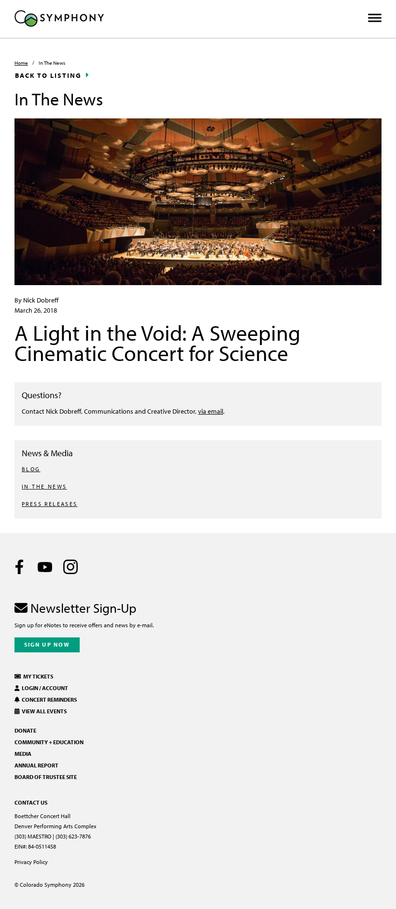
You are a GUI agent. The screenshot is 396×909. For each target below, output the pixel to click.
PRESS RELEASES (50, 503)
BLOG (31, 469)
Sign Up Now (47, 644)
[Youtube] (45, 567)
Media (22, 753)
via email (210, 411)
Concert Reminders (48, 699)
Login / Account (44, 688)
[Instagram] (70, 567)
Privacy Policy (31, 862)
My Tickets (37, 676)
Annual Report (36, 765)
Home (21, 62)
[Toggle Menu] (375, 18)
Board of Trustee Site (45, 776)
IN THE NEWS (44, 486)
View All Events (43, 711)
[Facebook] (19, 567)
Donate (25, 730)
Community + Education (49, 742)
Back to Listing (48, 75)
